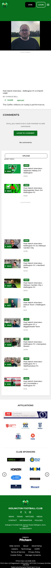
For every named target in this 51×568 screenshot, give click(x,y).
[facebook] (21, 512)
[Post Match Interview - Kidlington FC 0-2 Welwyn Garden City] (12, 244)
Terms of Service (18, 552)
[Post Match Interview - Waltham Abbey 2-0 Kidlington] (12, 168)
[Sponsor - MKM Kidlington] (35, 469)
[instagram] (30, 512)
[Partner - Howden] (16, 469)
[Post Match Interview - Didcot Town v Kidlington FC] (12, 303)
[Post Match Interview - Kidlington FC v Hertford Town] (12, 263)
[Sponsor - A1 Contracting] (35, 479)
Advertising (37, 546)
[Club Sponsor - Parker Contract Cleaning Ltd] (16, 460)
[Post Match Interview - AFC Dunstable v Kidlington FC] (12, 381)
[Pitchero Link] (25, 540)
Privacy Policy (34, 552)
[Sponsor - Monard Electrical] (35, 489)
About (25, 546)
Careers (14, 549)
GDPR (37, 549)
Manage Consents (33, 555)
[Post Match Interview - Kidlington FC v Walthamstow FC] (12, 362)
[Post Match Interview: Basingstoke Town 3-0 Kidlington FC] (12, 188)
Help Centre (14, 546)
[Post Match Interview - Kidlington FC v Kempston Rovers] (12, 342)
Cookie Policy (16, 555)
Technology (26, 549)
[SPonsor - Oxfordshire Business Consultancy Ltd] (16, 479)
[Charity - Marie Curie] (35, 460)
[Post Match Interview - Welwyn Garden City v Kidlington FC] (12, 283)
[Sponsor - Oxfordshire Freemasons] (16, 489)
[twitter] (25, 512)
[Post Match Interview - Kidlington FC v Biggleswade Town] (12, 322)
